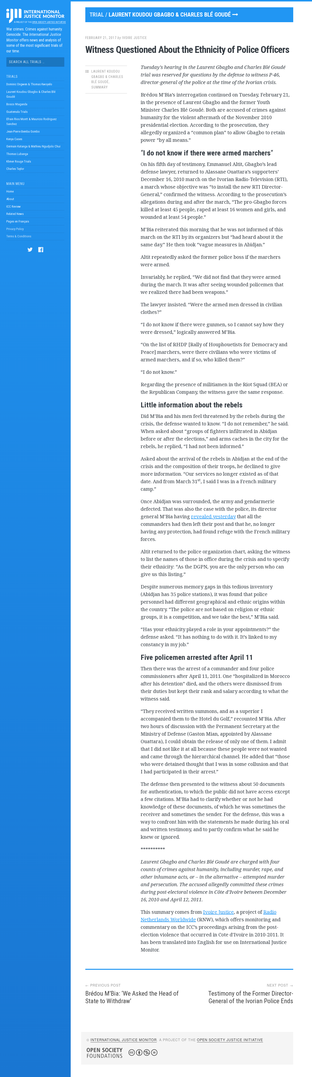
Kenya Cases (14, 139)
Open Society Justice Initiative (49, 22)
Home (10, 191)
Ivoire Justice (134, 38)
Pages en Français (17, 221)
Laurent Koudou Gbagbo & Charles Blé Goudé (30, 94)
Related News (15, 214)
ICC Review (13, 206)
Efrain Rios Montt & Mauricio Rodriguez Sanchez (31, 121)
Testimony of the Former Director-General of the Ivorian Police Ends (250, 997)
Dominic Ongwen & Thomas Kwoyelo (29, 84)
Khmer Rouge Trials (18, 161)
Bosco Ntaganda (16, 104)
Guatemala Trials (17, 112)
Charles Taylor (15, 169)
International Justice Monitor (123, 1039)
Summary (99, 87)
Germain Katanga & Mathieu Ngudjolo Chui (33, 146)
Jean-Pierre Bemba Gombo (23, 131)
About (10, 199)
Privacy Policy (15, 229)
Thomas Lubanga (17, 154)
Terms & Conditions (18, 236)
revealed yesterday (213, 516)
